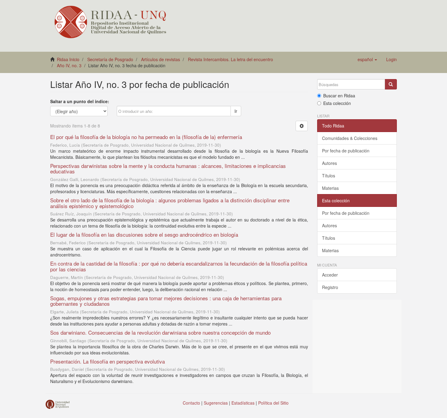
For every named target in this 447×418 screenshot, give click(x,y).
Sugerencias (216, 403)
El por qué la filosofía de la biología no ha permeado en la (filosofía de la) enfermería (146, 137)
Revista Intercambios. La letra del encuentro (230, 59)
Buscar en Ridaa (339, 95)
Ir (235, 111)
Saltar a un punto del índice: (79, 101)
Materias (330, 188)
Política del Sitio (273, 403)
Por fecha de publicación (345, 151)
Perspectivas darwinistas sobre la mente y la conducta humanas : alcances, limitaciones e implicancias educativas (168, 168)
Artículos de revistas (160, 59)
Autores (329, 163)
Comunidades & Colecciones (349, 138)
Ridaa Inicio (68, 59)
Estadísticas (243, 403)
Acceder (330, 275)
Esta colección (337, 103)
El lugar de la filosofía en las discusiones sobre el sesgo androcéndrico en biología (144, 234)
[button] (367, 59)
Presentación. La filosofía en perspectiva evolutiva (107, 361)
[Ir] (391, 84)
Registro (330, 287)
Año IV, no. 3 (69, 65)
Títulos (328, 175)
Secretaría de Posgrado (110, 59)
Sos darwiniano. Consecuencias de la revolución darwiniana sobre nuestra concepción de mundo (160, 332)
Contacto (191, 403)
